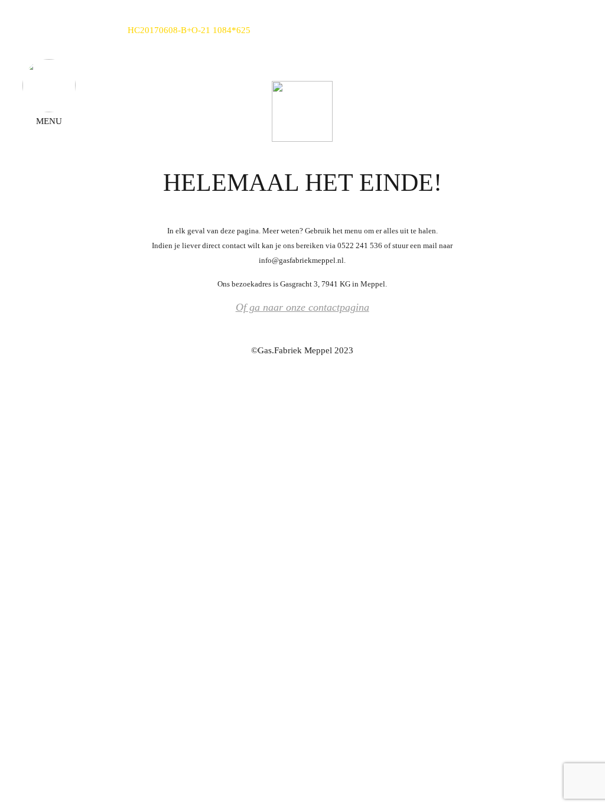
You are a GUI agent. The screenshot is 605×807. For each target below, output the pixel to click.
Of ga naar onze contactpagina (302, 307)
